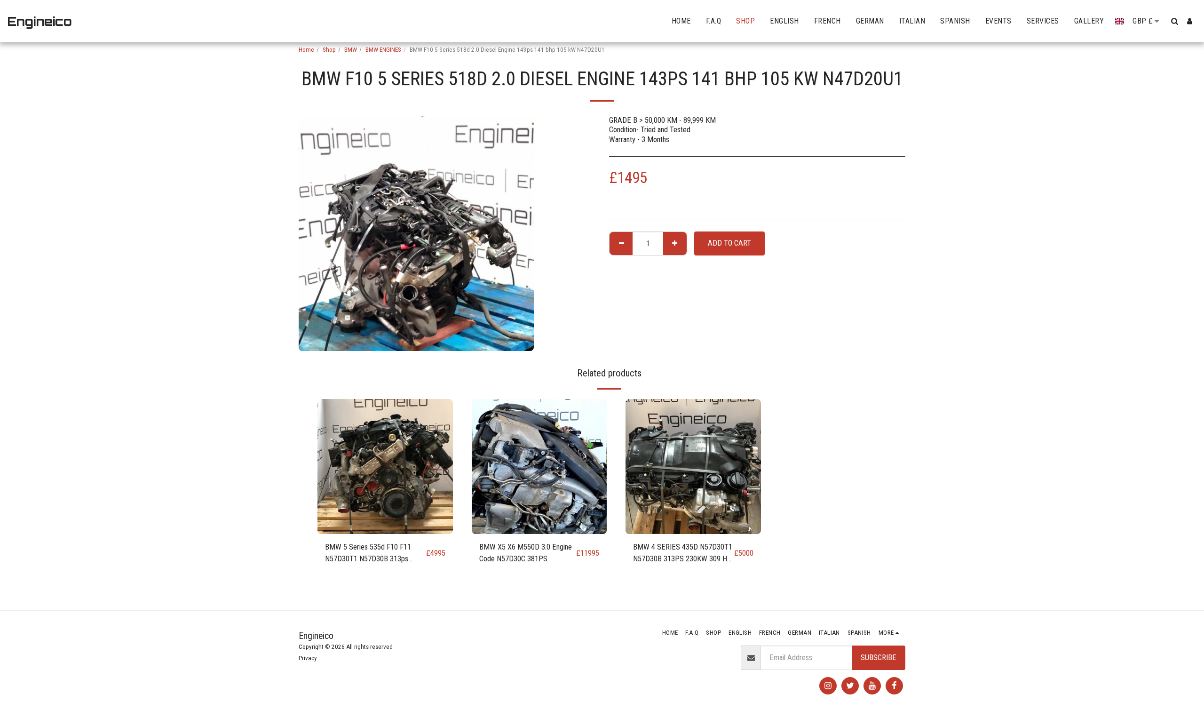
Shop (329, 49)
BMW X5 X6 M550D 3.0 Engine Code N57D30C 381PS (525, 552)
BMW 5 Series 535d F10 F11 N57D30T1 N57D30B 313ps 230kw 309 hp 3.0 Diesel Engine (372, 553)
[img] (385, 466)
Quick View (385, 529)
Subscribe (878, 657)
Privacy (308, 658)
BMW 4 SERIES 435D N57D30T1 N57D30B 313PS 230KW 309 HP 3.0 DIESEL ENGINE (682, 553)
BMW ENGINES (383, 49)
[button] (1174, 21)
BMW (350, 49)
